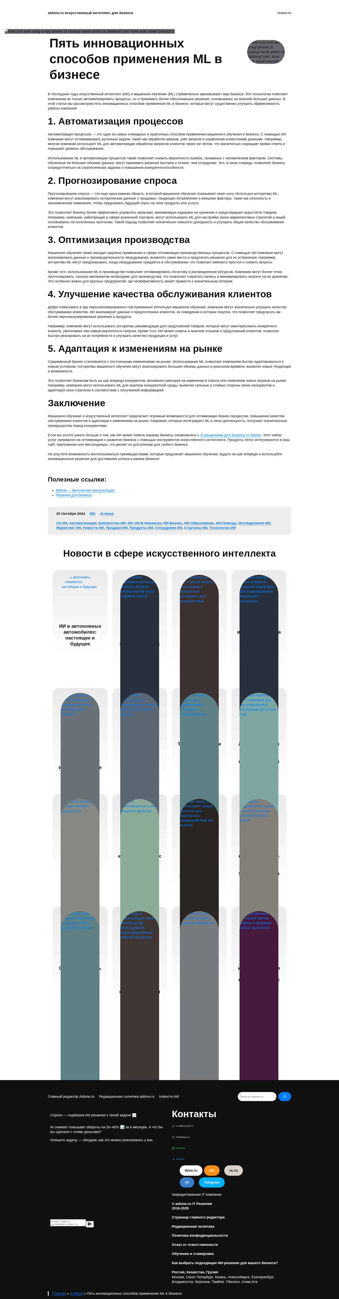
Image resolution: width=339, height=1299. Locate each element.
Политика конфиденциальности (200, 1235)
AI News (107, 514)
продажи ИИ (117, 528)
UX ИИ (61, 523)
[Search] (284, 1096)
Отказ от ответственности (195, 1245)
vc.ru (233, 1170)
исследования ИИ (254, 523)
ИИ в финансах (148, 523)
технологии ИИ (222, 528)
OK (211, 1170)
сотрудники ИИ (168, 528)
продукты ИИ (141, 528)
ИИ (130, 523)
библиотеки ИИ (112, 523)
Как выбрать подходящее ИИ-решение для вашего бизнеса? (225, 1263)
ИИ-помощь (226, 523)
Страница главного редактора (198, 1217)
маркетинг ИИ (68, 528)
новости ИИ (93, 528)
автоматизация (83, 523)
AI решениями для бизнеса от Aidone (230, 435)
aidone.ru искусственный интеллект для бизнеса (90, 13)
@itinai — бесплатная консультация (85, 490)
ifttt (92, 514)
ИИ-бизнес (172, 523)
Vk (187, 1182)
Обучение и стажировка (193, 1254)
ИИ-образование (199, 523)
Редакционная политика (193, 1226)
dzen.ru (191, 1170)
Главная (59, 1293)
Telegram (212, 1182)
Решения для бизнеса (74, 495)
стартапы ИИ (195, 528)
